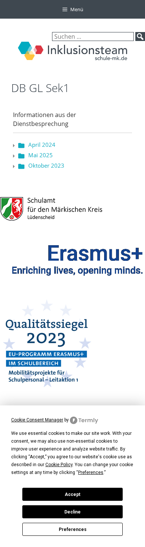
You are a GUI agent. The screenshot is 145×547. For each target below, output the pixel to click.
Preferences (73, 529)
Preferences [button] (90, 472)
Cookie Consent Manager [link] (37, 420)
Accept (72, 494)
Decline (72, 512)
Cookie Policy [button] (58, 464)
